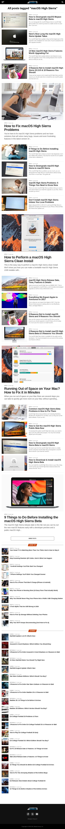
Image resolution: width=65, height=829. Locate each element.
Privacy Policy (32, 819)
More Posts (32, 538)
